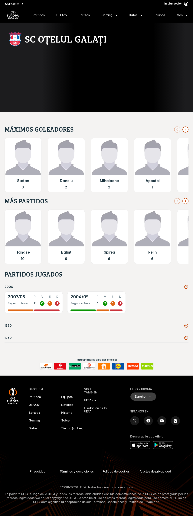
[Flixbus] (147, 366)
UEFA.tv (34, 404)
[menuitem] (39, 15)
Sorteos (34, 412)
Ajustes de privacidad (155, 471)
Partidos (35, 397)
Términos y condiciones (77, 471)
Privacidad (37, 471)
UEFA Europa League (13, 15)
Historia (66, 412)
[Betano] (133, 366)
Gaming (34, 420)
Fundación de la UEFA (95, 409)
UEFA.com (91, 400)
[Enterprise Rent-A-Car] (75, 366)
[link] (38, 15)
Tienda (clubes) (72, 428)
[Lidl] (118, 366)
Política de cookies (116, 471)
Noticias (67, 404)
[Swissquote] (89, 366)
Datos (33, 428)
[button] (109, 15)
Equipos (67, 397)
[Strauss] (60, 366)
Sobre (65, 420)
